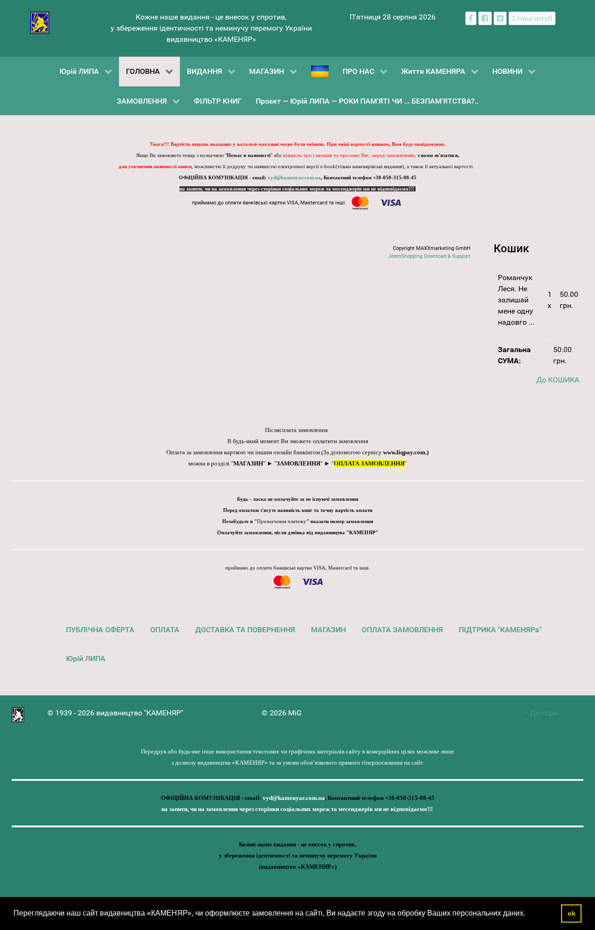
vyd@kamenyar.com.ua (294, 177)
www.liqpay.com (404, 452)
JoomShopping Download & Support (429, 256)
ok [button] (571, 913)
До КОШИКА (557, 379)
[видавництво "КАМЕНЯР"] (39, 22)
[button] (528, 914)
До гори (542, 712)
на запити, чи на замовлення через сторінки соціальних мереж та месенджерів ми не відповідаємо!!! (297, 188)
